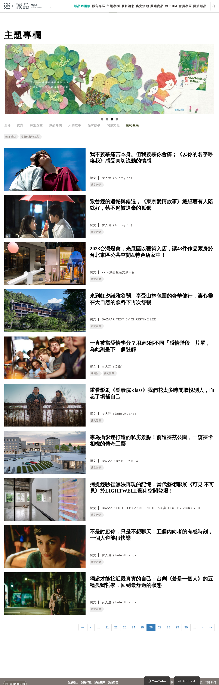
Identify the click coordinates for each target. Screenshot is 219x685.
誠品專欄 (55, 125)
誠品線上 (73, 682)
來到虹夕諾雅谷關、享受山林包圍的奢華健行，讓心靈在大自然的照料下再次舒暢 (151, 299)
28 (168, 627)
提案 (20, 125)
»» (210, 627)
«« (83, 627)
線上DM (171, 6)
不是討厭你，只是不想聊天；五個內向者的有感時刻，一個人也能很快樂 (151, 535)
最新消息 (128, 6)
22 (116, 627)
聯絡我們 (211, 682)
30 (186, 627)
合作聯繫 (171, 682)
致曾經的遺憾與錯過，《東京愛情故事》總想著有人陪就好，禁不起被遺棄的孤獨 (151, 205)
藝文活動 (142, 6)
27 (159, 627)
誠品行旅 (86, 682)
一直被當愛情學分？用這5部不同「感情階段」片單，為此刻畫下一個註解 (150, 346)
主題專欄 (113, 6)
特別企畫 (36, 125)
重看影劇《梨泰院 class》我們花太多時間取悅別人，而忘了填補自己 (152, 393)
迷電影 (95, 373)
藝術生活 (132, 125)
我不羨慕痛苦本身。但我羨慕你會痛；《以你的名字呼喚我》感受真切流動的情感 (151, 158)
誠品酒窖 (113, 682)
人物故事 (74, 125)
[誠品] (22, 5)
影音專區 (98, 6)
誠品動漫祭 (82, 6)
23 (124, 627)
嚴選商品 (157, 6)
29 (177, 627)
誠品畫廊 (100, 682)
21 (107, 627)
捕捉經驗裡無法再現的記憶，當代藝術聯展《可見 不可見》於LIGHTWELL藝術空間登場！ (152, 488)
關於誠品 (200, 6)
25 (142, 627)
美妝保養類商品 (30, 136)
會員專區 (185, 6)
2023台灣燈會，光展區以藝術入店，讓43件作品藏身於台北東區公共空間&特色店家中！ (151, 252)
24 (133, 627)
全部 (7, 125)
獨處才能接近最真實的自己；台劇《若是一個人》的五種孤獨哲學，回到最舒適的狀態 (151, 582)
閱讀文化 (113, 125)
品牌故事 (94, 125)
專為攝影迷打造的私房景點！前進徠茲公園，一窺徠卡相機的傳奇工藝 (151, 440)
